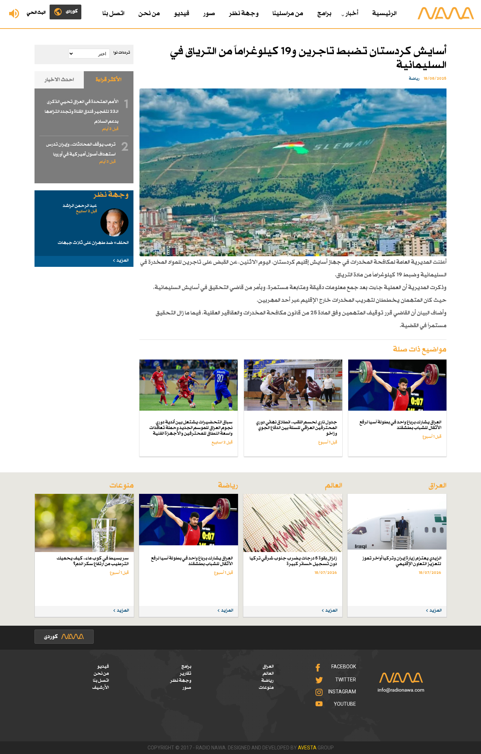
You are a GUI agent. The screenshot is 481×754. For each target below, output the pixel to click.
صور (209, 14)
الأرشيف (100, 688)
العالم (268, 673)
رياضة (267, 680)
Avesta (307, 747)
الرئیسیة (384, 14)
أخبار (351, 14)
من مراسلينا (288, 14)
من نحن (149, 14)
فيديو (181, 14)
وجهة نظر (243, 14)
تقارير (185, 673)
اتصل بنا (113, 14)
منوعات (266, 688)
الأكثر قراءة (108, 79)
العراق (268, 666)
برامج (324, 14)
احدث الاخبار (59, 79)
